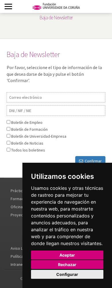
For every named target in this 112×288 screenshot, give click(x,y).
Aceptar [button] (67, 255)
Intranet (17, 264)
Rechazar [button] (67, 264)
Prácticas (19, 190)
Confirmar (92, 161)
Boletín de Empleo (27, 122)
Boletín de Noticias (27, 143)
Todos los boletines (28, 150)
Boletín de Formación (29, 129)
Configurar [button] (67, 274)
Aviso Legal (20, 248)
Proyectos (20, 214)
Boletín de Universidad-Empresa (38, 136)
